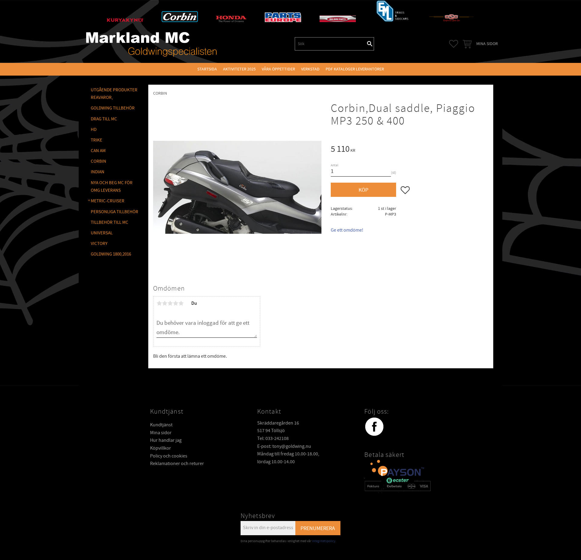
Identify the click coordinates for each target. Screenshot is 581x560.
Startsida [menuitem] (207, 69)
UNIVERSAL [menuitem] (102, 233)
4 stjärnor (175, 303)
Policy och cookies (168, 456)
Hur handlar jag (166, 440)
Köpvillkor (160, 448)
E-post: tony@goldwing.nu (284, 446)
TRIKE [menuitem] (96, 140)
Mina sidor (161, 433)
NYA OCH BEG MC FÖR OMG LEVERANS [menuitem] (112, 187)
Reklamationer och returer (177, 464)
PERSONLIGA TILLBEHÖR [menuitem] (114, 212)
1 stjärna (159, 303)
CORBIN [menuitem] (98, 161)
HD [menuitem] (94, 129)
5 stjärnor (181, 303)
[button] (453, 43)
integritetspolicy (323, 541)
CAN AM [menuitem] (98, 151)
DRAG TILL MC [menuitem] (104, 119)
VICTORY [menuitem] (99, 243)
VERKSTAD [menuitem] (310, 69)
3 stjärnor (170, 303)
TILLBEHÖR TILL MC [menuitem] (109, 222)
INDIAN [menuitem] (97, 172)
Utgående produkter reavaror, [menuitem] (114, 94)
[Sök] (370, 43)
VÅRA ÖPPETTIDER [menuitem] (278, 69)
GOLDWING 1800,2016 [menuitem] (111, 254)
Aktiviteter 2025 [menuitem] (239, 69)
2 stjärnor (164, 303)
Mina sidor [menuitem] (487, 44)
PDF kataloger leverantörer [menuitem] (355, 69)
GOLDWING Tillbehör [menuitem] (113, 108)
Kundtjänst (161, 425)
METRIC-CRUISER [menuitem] (107, 201)
